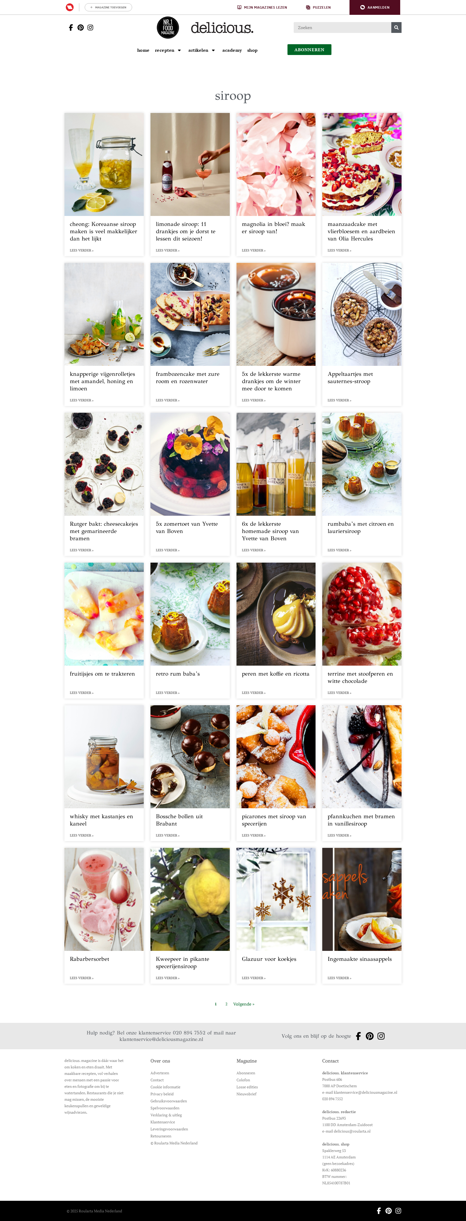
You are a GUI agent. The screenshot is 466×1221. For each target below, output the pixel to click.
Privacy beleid (162, 1093)
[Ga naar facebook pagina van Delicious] (69, 27)
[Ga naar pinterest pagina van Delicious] (79, 27)
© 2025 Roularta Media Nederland (94, 1210)
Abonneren (246, 1072)
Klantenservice (162, 1121)
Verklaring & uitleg (166, 1114)
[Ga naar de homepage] (167, 27)
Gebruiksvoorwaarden (168, 1100)
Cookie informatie (165, 1086)
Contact (157, 1079)
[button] (375, 7)
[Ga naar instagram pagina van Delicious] (89, 27)
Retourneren (160, 1136)
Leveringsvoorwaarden (169, 1128)
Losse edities (247, 1086)
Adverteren (159, 1072)
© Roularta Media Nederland (174, 1143)
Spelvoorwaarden (164, 1107)
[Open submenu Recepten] (179, 50)
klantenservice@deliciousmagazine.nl (161, 1039)
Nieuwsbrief (246, 1093)
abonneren (309, 50)
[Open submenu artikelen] (213, 50)
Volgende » (244, 1004)
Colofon (243, 1079)
